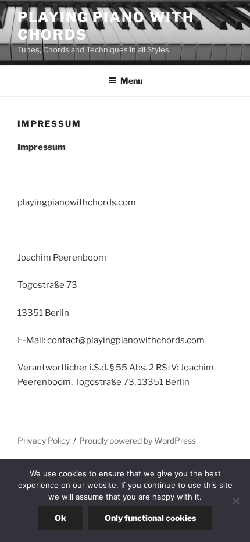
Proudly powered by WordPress (137, 440)
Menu (131, 80)
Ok (60, 518)
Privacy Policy (43, 440)
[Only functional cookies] (235, 501)
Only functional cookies (150, 518)
